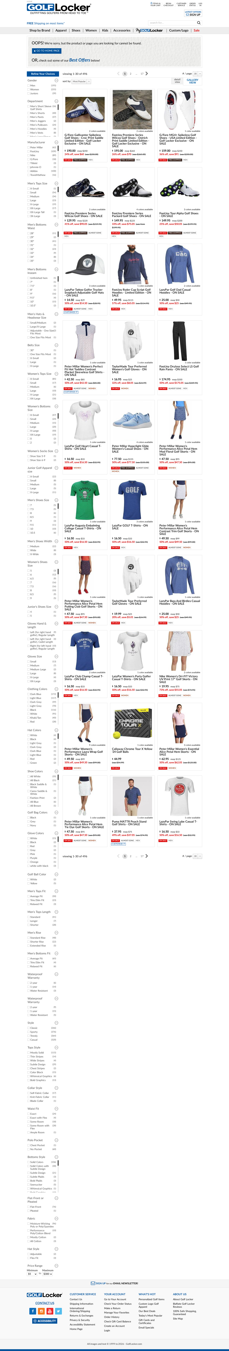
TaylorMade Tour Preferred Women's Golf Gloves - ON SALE (129, 369)
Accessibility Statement (82, 1324)
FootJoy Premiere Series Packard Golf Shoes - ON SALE (131, 215)
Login (107, 1330)
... (136, 74)
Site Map (178, 1319)
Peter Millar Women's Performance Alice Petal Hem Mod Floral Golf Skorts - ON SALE (178, 450)
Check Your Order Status (117, 1304)
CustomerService (181, 4)
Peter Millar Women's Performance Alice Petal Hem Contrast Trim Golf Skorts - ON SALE (179, 529)
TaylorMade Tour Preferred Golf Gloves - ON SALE (129, 602)
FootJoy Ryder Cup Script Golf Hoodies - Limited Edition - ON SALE (131, 292)
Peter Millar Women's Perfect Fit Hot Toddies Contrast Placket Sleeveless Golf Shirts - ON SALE (84, 370)
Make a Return (112, 1308)
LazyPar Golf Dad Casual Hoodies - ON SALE (175, 291)
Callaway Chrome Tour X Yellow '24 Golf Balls (132, 750)
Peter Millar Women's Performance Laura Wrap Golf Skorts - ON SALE (84, 752)
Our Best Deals (147, 1311)
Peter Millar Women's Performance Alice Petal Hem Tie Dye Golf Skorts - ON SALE (84, 824)
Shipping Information (81, 1304)
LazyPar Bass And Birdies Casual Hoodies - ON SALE (179, 602)
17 (142, 74)
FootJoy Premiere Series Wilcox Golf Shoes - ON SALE (84, 215)
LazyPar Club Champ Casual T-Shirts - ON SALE (84, 678)
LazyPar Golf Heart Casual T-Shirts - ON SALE (83, 447)
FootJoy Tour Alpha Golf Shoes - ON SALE (178, 215)
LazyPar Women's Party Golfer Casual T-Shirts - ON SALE (131, 678)
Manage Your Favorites (116, 1312)
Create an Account (114, 1326)
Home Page (76, 1329)
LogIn (200, 4)
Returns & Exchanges (81, 1316)
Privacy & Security (80, 1320)
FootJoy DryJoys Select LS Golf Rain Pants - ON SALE (179, 368)
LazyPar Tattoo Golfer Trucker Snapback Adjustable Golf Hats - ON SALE (84, 292)
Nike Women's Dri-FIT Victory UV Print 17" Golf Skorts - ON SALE (178, 679)
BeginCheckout (169, 4)
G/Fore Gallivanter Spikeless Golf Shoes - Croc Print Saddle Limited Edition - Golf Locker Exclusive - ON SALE (84, 139)
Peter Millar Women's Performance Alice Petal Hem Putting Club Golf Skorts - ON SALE (83, 605)
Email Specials (146, 1327)
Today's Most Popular (150, 1316)
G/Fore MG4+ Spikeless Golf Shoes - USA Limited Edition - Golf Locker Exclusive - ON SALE (178, 139)
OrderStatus (192, 4)
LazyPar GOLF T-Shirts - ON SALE (130, 527)
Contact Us (76, 1299)
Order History (111, 1317)
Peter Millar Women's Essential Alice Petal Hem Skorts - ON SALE (179, 752)
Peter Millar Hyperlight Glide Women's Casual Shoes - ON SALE (130, 449)
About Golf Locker (183, 1299)
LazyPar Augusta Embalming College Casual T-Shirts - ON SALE (83, 528)
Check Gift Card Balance (117, 1321)
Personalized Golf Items (151, 1299)
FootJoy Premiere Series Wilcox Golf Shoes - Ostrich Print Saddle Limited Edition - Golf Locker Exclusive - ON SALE (130, 141)
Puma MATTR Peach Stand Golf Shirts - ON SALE (129, 823)
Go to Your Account (115, 1299)
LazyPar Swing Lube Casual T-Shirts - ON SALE (178, 823)
